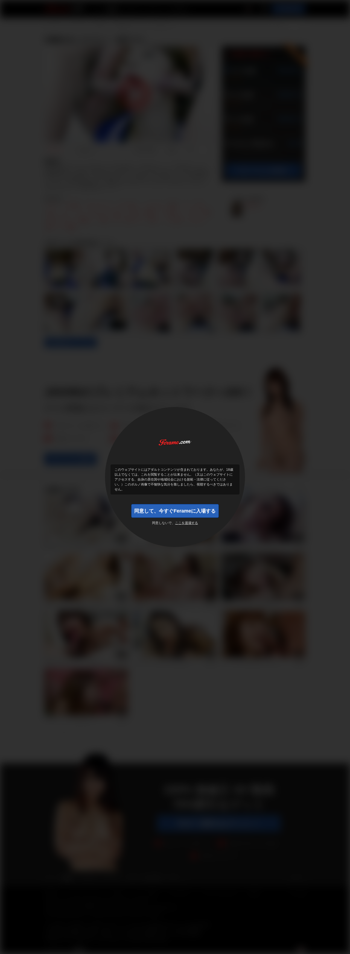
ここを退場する (186, 523)
